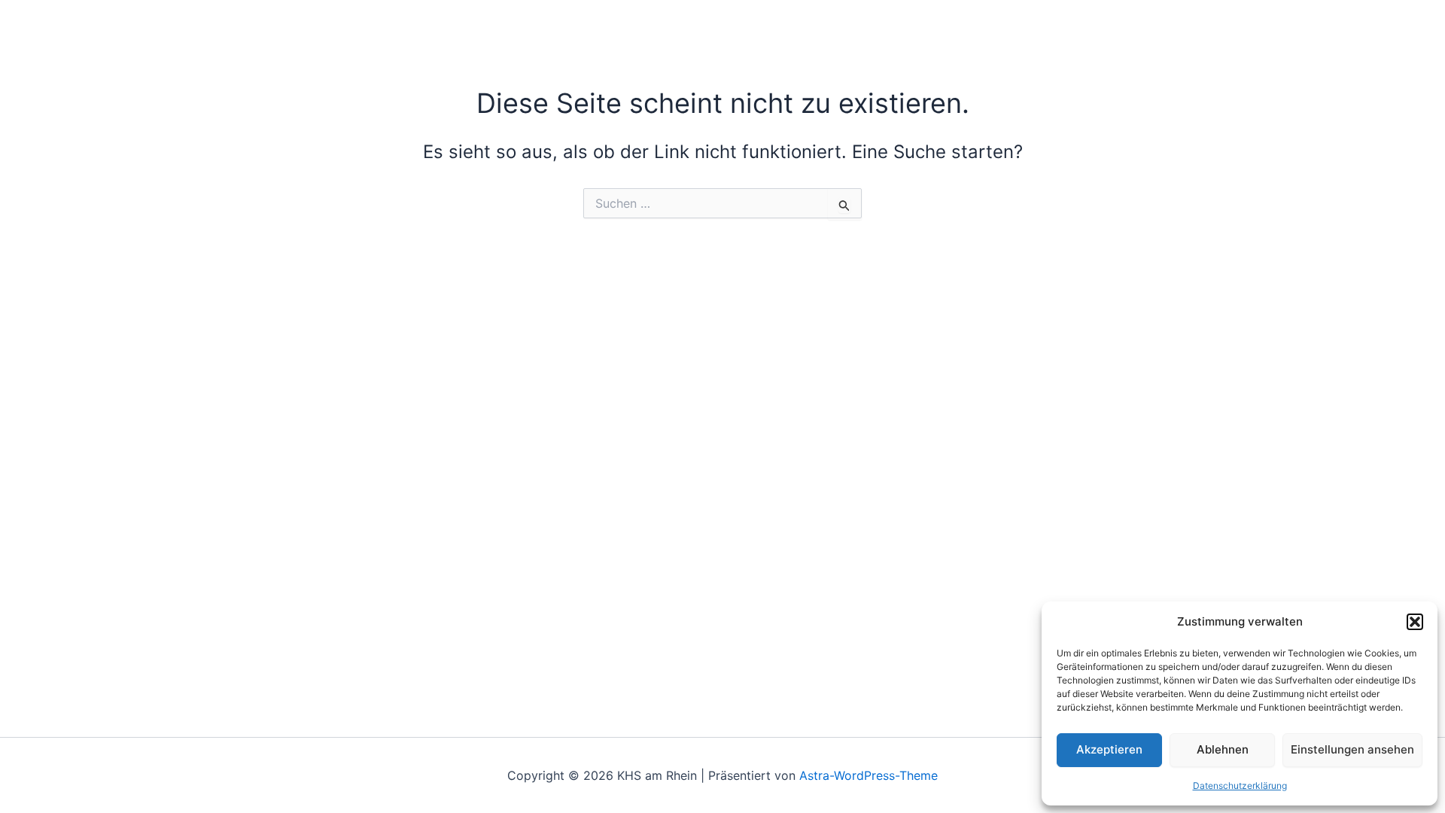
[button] (1414, 621)
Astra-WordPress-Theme (868, 775)
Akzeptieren (1109, 749)
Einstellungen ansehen (1352, 749)
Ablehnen (1223, 749)
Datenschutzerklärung (1240, 785)
